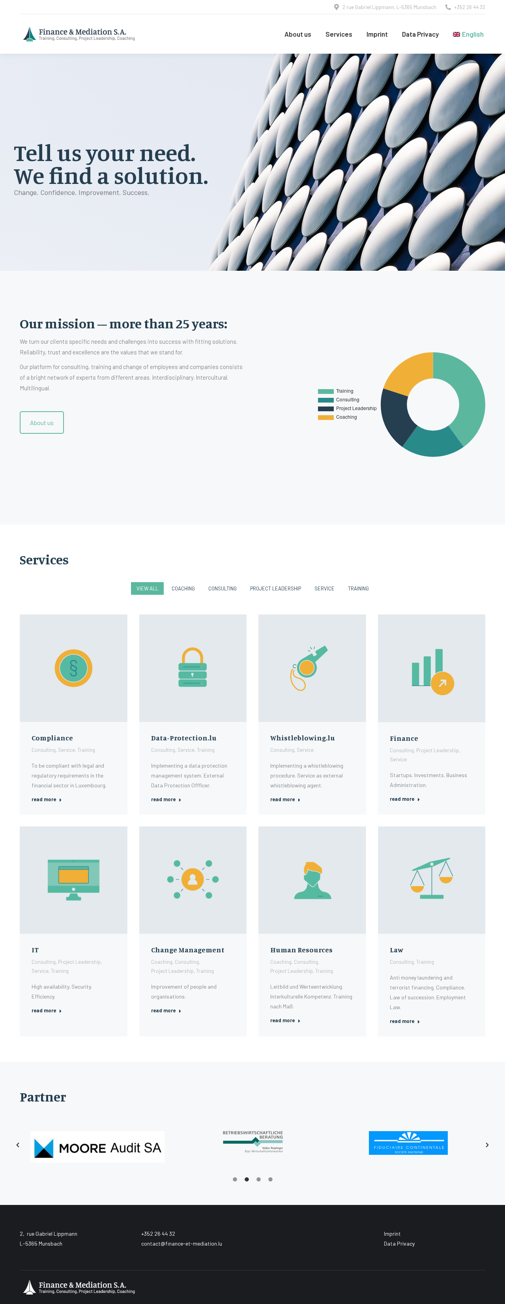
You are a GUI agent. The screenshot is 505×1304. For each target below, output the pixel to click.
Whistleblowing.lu (302, 737)
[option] (97, 1141)
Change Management (187, 949)
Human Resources (301, 949)
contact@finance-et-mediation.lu (181, 1243)
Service (324, 588)
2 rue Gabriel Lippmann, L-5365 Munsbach (389, 7)
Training (358, 588)
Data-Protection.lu (184, 737)
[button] (18, 1145)
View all (147, 588)
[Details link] (84, 668)
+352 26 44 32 (469, 7)
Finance (404, 738)
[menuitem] (468, 34)
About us (42, 422)
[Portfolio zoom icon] (62, 668)
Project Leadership (275, 588)
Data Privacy (399, 1243)
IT (35, 949)
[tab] (235, 1178)
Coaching (183, 588)
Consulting (222, 588)
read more (44, 799)
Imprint (392, 1233)
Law (396, 949)
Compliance (52, 737)
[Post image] (73, 668)
